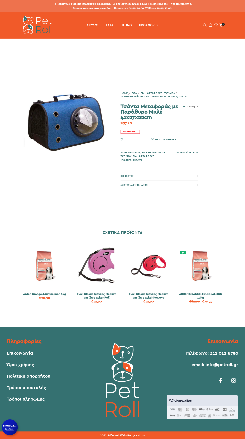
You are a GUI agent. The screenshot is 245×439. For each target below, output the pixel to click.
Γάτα (134, 93)
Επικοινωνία (20, 353)
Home (124, 93)
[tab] (159, 176)
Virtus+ (140, 435)
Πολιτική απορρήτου (28, 376)
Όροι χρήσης (20, 365)
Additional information (134, 185)
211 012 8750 (224, 353)
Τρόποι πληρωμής (26, 399)
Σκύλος (137, 160)
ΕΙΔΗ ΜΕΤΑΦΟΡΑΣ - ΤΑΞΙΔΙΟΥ (158, 93)
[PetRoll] (36, 32)
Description (127, 176)
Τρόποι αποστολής (26, 388)
